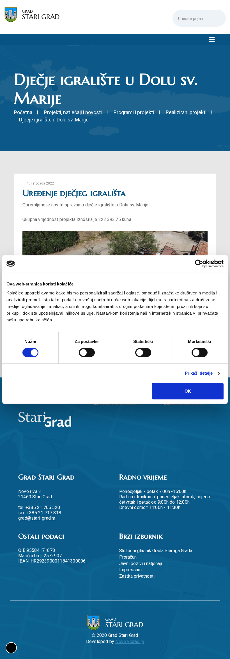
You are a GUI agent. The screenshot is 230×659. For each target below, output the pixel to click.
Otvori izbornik (211, 39)
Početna (23, 112)
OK (188, 391)
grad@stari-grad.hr (37, 518)
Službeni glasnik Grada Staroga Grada (155, 550)
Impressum (130, 569)
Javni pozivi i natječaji (140, 563)
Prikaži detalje (199, 373)
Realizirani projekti (186, 112)
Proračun (128, 557)
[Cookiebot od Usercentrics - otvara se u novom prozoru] (199, 263)
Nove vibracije (129, 641)
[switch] (87, 352)
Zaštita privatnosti (137, 576)
